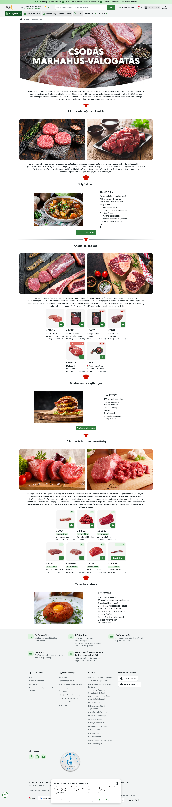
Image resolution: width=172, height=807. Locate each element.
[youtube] (43, 756)
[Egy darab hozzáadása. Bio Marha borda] (71, 525)
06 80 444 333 (42, 635)
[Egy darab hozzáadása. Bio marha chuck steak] (61, 558)
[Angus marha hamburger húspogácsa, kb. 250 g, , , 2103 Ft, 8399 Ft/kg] (55, 318)
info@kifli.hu (81, 635)
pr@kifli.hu (40, 652)
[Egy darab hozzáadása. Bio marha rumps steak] (102, 558)
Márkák (102, 14)
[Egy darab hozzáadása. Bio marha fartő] (81, 558)
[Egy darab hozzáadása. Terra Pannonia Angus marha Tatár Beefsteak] (81, 324)
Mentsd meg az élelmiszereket (58, 14)
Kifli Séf (79, 14)
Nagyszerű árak (33, 14)
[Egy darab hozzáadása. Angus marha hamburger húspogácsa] (61, 324)
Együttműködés (122, 635)
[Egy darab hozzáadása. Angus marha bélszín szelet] (123, 324)
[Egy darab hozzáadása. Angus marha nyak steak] (102, 324)
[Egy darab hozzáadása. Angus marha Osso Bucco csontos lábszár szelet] (102, 357)
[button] (152, 7)
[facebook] (31, 756)
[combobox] (81, 7)
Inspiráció (89, 14)
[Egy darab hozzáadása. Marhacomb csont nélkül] (81, 357)
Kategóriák (13, 14)
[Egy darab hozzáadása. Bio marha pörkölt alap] (92, 525)
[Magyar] (140, 7)
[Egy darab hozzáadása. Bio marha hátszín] (112, 525)
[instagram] (37, 756)
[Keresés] (111, 7)
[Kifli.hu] (21, 19)
